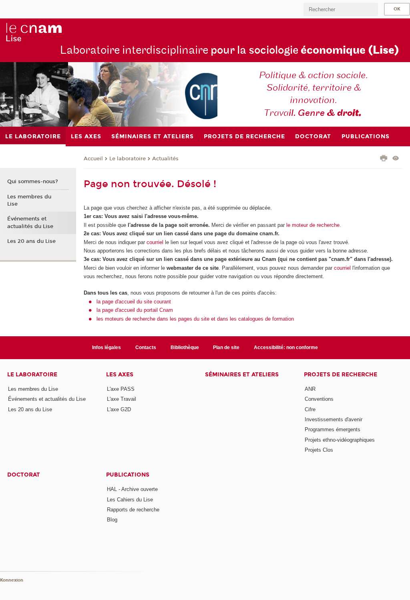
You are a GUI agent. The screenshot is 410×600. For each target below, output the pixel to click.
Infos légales (106, 347)
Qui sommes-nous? (32, 181)
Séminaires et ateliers (242, 374)
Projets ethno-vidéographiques (340, 440)
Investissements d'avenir (333, 419)
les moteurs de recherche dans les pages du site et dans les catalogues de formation (195, 319)
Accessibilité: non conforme (286, 347)
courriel (155, 242)
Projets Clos (319, 450)
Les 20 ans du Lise (31, 241)
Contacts (145, 347)
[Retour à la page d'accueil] (34, 32)
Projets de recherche (340, 374)
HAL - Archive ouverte (132, 489)
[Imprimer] (383, 159)
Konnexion (11, 580)
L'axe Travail (121, 399)
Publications (127, 474)
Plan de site (226, 347)
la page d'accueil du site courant (133, 302)
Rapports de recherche (133, 510)
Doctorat (23, 474)
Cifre (310, 409)
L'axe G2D (119, 409)
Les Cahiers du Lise (130, 500)
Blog (112, 520)
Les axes (119, 374)
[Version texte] (395, 159)
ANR (310, 389)
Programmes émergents (332, 429)
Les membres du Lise (29, 200)
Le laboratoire (127, 159)
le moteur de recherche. (313, 225)
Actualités (165, 159)
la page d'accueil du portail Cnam (134, 310)
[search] (340, 9)
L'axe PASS (121, 389)
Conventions (319, 399)
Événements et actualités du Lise (30, 222)
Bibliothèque (185, 347)
